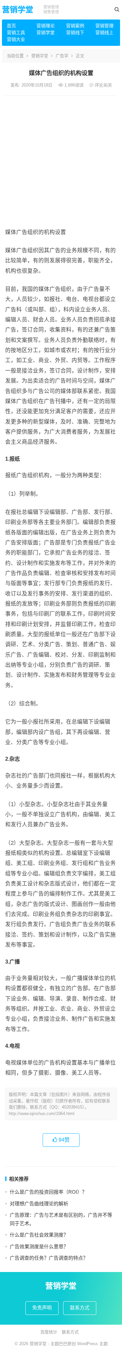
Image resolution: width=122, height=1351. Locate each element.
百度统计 (48, 1332)
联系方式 (79, 1307)
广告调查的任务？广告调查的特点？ (49, 1258)
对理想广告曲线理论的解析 (39, 1203)
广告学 (62, 55)
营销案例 (75, 25)
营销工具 (16, 32)
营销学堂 (17, 9)
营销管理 (104, 25)
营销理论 (45, 25)
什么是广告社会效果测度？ (39, 1235)
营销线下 (75, 32)
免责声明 (42, 1307)
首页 (11, 25)
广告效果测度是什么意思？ (39, 1246)
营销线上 (104, 32)
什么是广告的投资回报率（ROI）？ (48, 1192)
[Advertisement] (61, 160)
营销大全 (16, 39)
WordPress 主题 (92, 1343)
